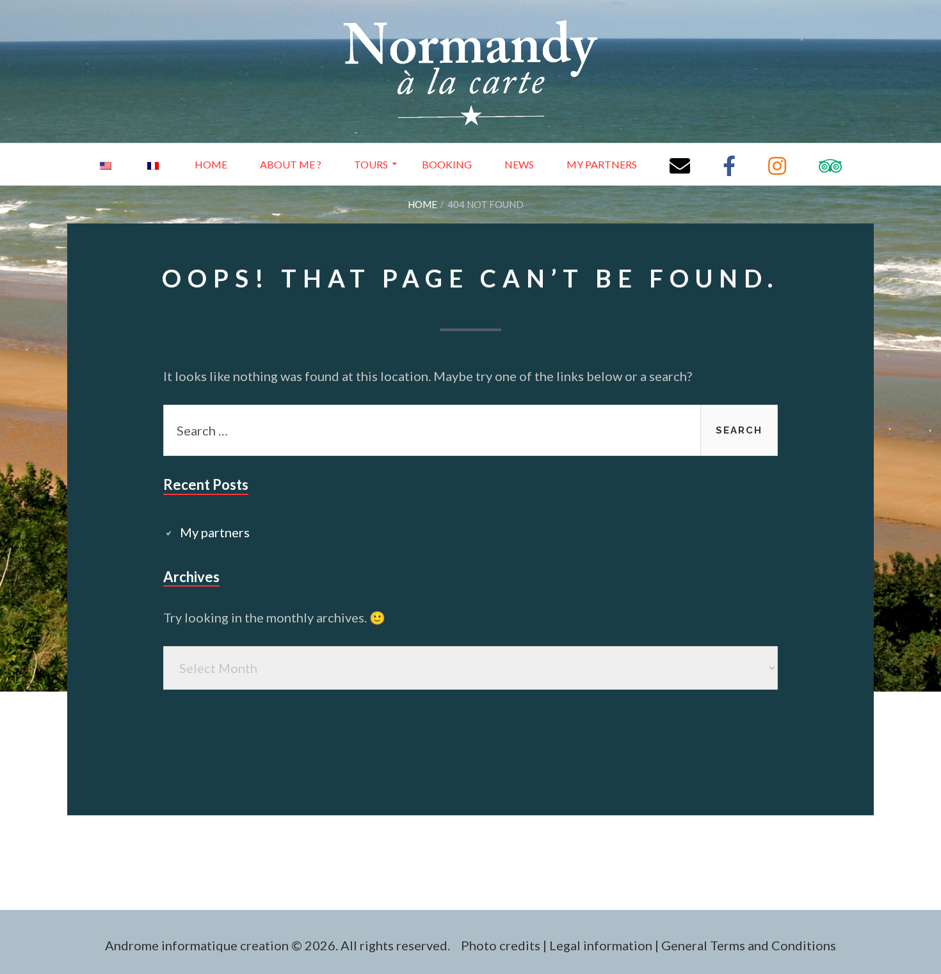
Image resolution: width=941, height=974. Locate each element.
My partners (602, 164)
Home (211, 164)
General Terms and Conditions (748, 945)
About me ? (290, 164)
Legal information (600, 945)
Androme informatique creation (197, 945)
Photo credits (500, 945)
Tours (371, 164)
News (519, 164)
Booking (447, 164)
